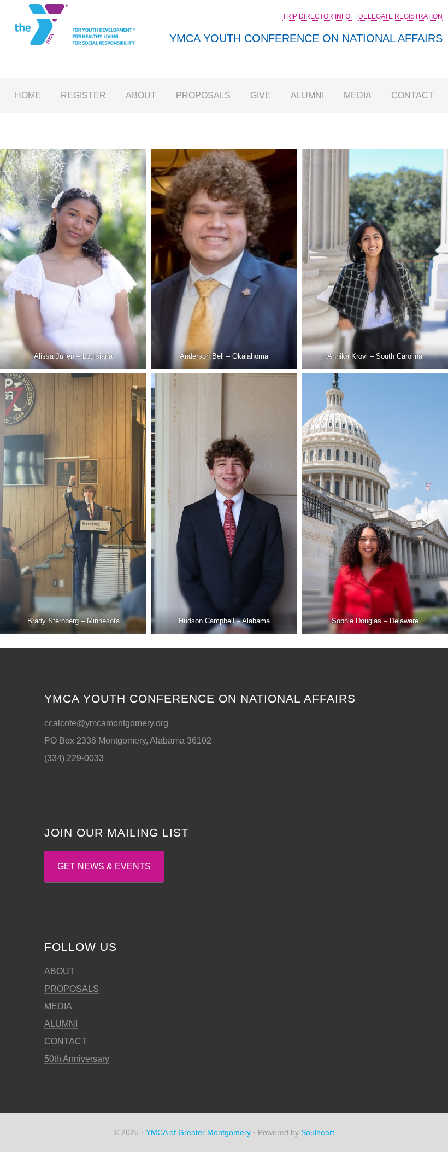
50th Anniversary (76, 1058)
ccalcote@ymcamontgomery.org (106, 723)
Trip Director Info (317, 16)
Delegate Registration (400, 16)
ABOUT (59, 971)
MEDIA (58, 1006)
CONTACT (65, 1041)
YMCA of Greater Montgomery (198, 1132)
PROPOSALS (71, 988)
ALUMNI (61, 1023)
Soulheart (317, 1132)
